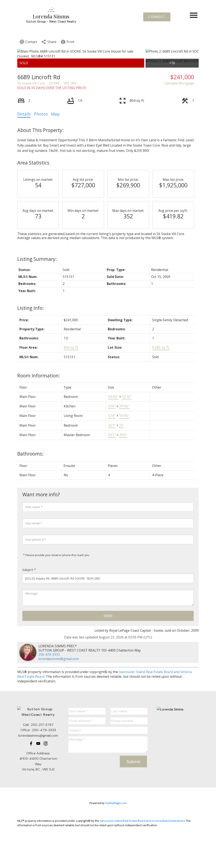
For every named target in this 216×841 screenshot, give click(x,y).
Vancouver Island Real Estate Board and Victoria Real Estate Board (142, 821)
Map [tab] (55, 114)
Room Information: (38, 375)
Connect (156, 17)
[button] (156, 17)
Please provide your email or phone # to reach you (57, 555)
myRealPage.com (116, 803)
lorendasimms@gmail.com (58, 658)
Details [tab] (24, 114)
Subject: (28, 570)
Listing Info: (30, 308)
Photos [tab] (41, 114)
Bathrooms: (30, 453)
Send (108, 616)
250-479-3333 (49, 654)
